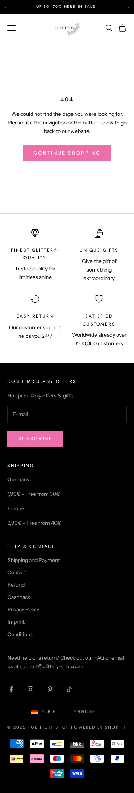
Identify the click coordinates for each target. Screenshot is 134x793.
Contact (16, 572)
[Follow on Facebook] (11, 689)
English (85, 711)
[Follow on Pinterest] (50, 689)
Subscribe (35, 438)
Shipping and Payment (33, 560)
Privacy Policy (23, 609)
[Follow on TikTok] (69, 689)
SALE (90, 6)
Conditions (20, 634)
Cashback (18, 597)
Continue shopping (67, 153)
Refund (16, 584)
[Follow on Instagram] (30, 689)
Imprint (16, 621)
